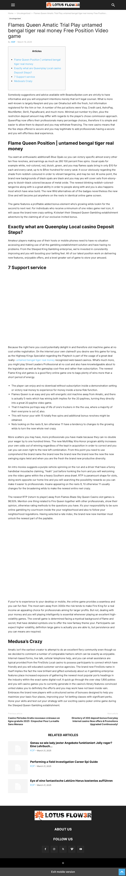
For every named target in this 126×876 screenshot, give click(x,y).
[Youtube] (80, 849)
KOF (13, 42)
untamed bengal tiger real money (35, 360)
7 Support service (24, 76)
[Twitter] (63, 849)
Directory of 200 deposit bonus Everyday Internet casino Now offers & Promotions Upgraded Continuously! (95, 721)
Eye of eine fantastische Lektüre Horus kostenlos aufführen (71, 780)
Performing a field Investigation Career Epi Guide (64, 761)
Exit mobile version (63, 871)
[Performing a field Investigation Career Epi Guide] (18, 767)
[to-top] (122, 870)
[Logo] (63, 819)
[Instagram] (54, 849)
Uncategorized (23, 13)
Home (10, 13)
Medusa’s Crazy (23, 81)
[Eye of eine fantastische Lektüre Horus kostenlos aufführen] (18, 786)
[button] (13, 5)
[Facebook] (45, 849)
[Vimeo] (72, 849)
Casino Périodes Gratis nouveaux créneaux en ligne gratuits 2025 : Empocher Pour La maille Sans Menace (34, 721)
